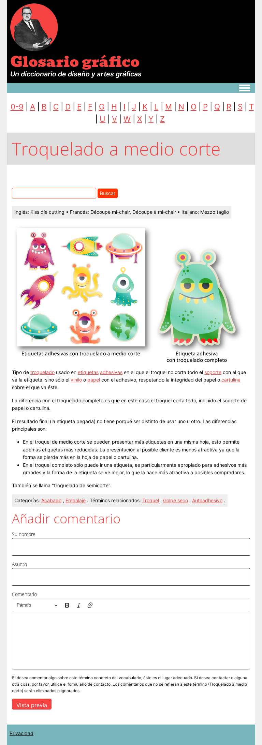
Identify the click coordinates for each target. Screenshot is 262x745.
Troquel (150, 500)
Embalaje (76, 500)
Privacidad (21, 733)
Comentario (24, 594)
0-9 (17, 106)
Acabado (51, 500)
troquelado (42, 372)
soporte (212, 372)
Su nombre (23, 534)
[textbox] (131, 641)
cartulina (231, 380)
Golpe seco (175, 500)
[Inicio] (34, 27)
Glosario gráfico (75, 61)
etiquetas (88, 372)
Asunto (19, 564)
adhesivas (111, 372)
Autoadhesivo (207, 500)
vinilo (76, 380)
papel (93, 380)
